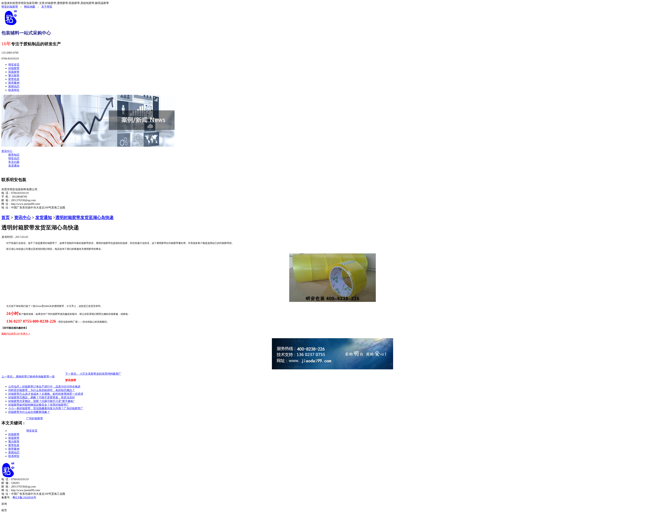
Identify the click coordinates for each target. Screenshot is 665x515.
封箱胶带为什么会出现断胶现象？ (29, 412)
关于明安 (46, 6)
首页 (5, 217)
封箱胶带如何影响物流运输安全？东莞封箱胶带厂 (38, 404)
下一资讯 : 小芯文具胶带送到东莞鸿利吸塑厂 (93, 373)
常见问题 (13, 162)
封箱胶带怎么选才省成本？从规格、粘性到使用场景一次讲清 (45, 393)
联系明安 (13, 90)
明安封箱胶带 (9, 6)
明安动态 (13, 158)
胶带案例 (13, 82)
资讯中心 (6, 151)
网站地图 (29, 6)
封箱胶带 (13, 68)
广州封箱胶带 (34, 418)
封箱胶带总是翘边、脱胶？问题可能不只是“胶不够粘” (41, 401)
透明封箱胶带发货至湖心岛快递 (84, 217)
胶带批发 (13, 79)
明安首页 (13, 64)
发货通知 (13, 165)
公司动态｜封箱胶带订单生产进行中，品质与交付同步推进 (44, 386)
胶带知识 (13, 154)
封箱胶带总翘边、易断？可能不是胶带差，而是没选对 (41, 397)
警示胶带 (13, 75)
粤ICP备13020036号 (24, 497)
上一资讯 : (28, 376)
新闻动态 (13, 86)
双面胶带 (13, 71)
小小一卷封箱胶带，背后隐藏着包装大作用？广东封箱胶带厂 (45, 408)
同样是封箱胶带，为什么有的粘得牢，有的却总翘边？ (41, 390)
